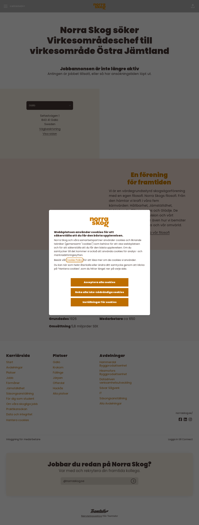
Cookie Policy (75, 260)
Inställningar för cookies (100, 302)
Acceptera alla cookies (99, 282)
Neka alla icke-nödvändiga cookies (99, 292)
